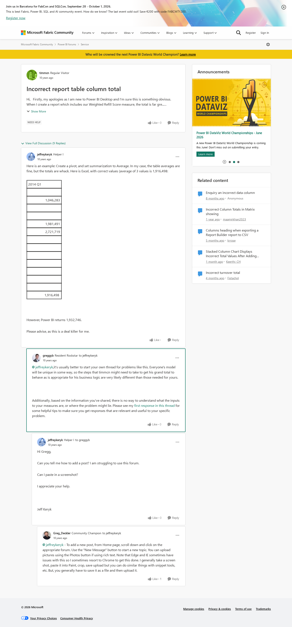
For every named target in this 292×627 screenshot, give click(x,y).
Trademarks (263, 609)
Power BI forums (67, 44)
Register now (15, 18)
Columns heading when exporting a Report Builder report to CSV (232, 232)
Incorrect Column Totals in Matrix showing (230, 211)
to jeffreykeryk (88, 355)
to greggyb (82, 440)
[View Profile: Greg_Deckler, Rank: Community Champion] (47, 535)
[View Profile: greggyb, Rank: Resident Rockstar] (36, 358)
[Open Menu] (268, 44)
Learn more (188, 54)
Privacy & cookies (219, 609)
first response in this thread (154, 405)
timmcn (44, 73)
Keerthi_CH (233, 262)
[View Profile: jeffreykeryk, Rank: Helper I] (31, 156)
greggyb (48, 355)
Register (251, 32)
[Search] (238, 32)
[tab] (229, 162)
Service (85, 44)
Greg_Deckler (62, 533)
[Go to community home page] (47, 32)
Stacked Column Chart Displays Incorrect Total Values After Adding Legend (231, 253)
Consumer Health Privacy (76, 618)
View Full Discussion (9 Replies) (45, 143)
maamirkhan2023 (234, 219)
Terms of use (243, 609)
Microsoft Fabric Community (37, 44)
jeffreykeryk (44, 154)
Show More (38, 111)
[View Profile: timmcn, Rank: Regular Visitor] (32, 75)
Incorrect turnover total (223, 272)
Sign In (265, 32)
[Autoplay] (224, 162)
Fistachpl (233, 278)
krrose (231, 240)
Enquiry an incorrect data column (230, 192)
